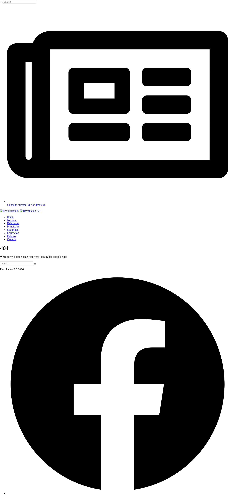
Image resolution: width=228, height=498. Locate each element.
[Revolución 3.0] (20, 210)
